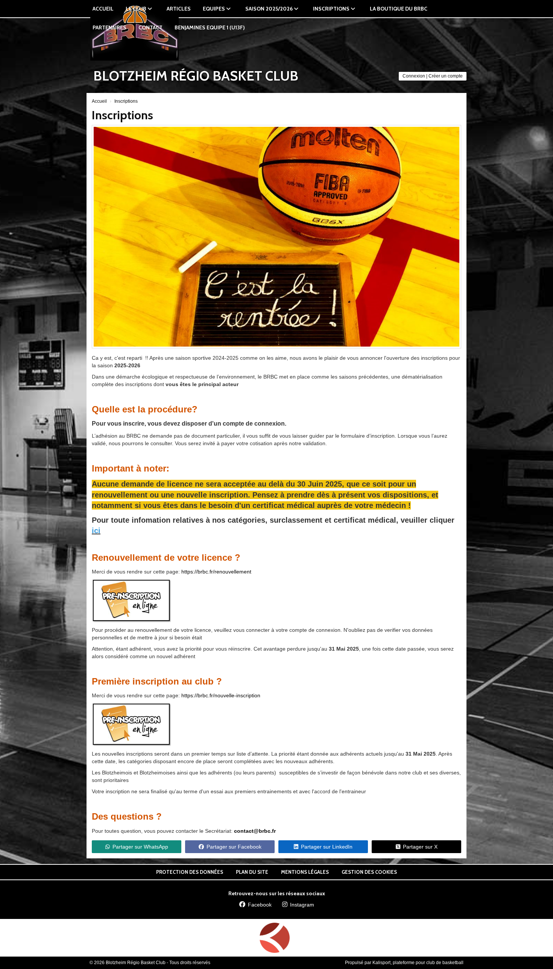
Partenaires (109, 27)
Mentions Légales (305, 872)
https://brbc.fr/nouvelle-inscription (220, 695)
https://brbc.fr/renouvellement (216, 572)
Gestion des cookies (369, 872)
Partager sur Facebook (234, 847)
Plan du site (252, 872)
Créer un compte (445, 76)
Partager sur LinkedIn (326, 847)
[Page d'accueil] (275, 938)
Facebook (260, 905)
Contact (150, 27)
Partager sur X (420, 847)
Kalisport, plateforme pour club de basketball (417, 962)
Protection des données (189, 872)
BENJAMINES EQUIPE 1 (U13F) (210, 27)
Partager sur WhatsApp (140, 847)
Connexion (414, 76)
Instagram (302, 905)
